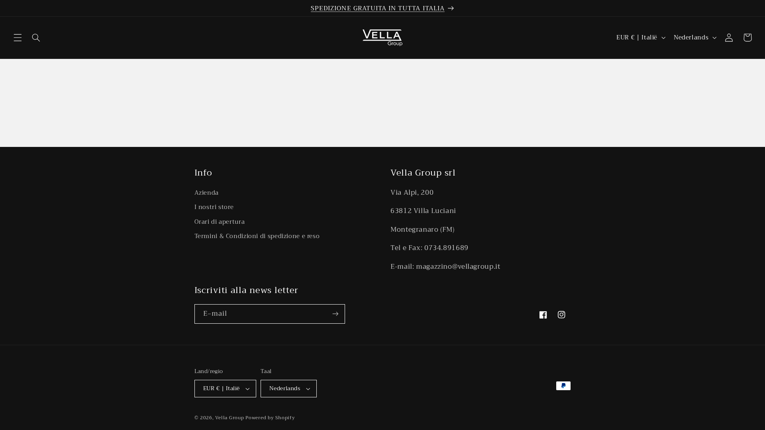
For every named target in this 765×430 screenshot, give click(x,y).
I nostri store (214, 207)
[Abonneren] (335, 314)
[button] (17, 37)
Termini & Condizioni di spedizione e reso (257, 236)
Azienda (206, 193)
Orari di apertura (219, 222)
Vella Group (229, 418)
